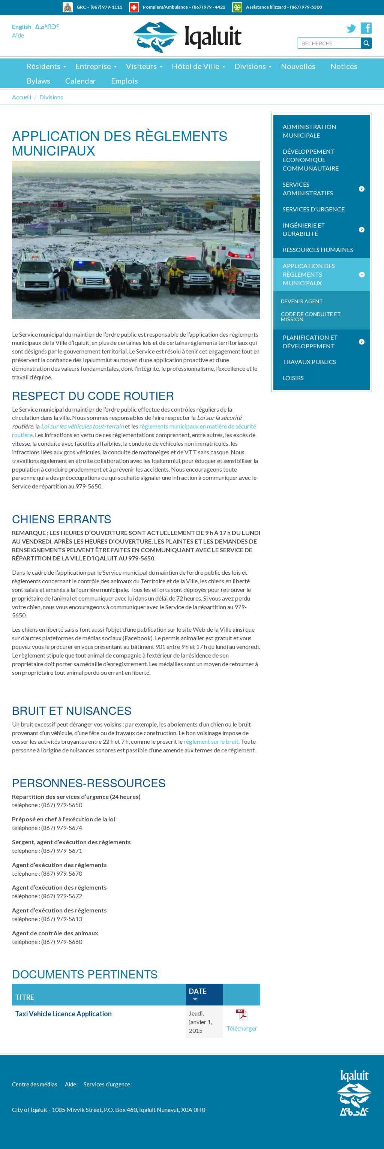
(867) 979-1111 (106, 7)
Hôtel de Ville (195, 65)
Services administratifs (308, 188)
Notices (343, 65)
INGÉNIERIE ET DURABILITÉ (304, 229)
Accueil (21, 96)
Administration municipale (309, 131)
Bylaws (38, 80)
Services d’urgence (314, 209)
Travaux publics (309, 361)
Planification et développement (310, 341)
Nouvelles (298, 65)
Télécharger (241, 1028)
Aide (18, 35)
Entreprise (93, 65)
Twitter (351, 28)
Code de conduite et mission (311, 316)
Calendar (80, 80)
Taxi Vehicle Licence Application (63, 1014)
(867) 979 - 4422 (208, 7)
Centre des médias (34, 1084)
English (22, 26)
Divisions (250, 65)
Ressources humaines (318, 249)
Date (198, 991)
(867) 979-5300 (306, 7)
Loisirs (293, 377)
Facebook (366, 28)
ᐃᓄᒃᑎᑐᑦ (47, 26)
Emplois (124, 80)
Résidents (43, 65)
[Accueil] (187, 37)
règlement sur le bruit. (212, 741)
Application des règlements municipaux (309, 274)
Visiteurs (141, 65)
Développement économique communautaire (311, 160)
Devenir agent (302, 301)
